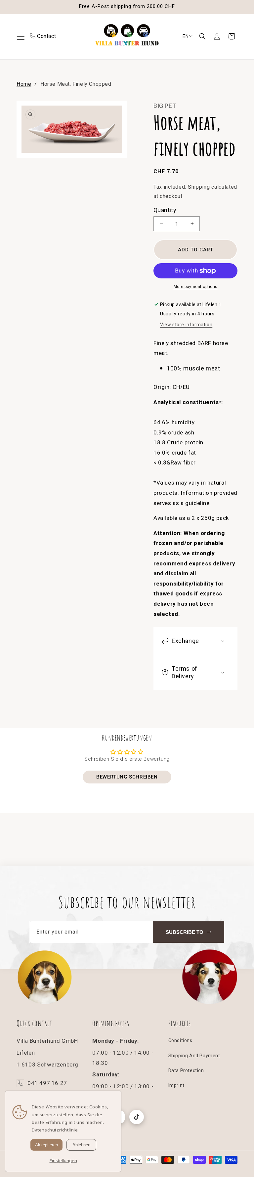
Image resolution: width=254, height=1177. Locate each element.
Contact (46, 36)
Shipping (199, 187)
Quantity (164, 210)
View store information (186, 324)
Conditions (180, 1040)
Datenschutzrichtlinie (55, 1130)
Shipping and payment (194, 1055)
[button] (202, 36)
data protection (186, 1070)
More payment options (196, 286)
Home (24, 84)
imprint (176, 1085)
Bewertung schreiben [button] (126, 777)
